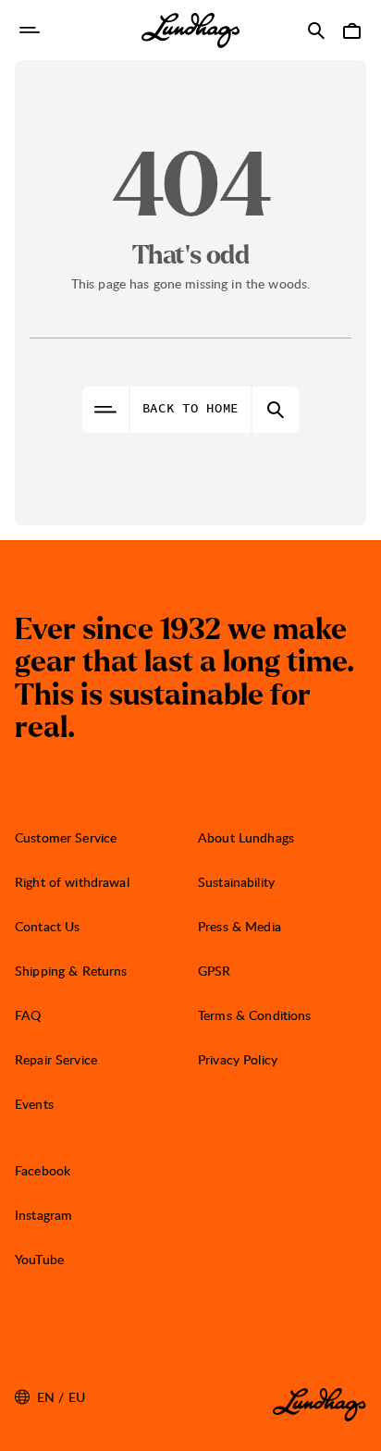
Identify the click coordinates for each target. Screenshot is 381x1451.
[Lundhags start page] (190, 30)
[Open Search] (316, 30)
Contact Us (47, 926)
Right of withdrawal (72, 882)
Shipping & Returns (71, 970)
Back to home (190, 408)
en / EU (50, 1397)
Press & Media (239, 926)
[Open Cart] (351, 30)
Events (34, 1104)
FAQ (28, 1015)
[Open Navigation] (29, 30)
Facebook (42, 1170)
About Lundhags (246, 837)
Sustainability (236, 882)
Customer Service (66, 837)
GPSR (214, 970)
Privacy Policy (237, 1059)
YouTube (39, 1259)
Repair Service (56, 1059)
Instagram (43, 1215)
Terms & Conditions (255, 1015)
